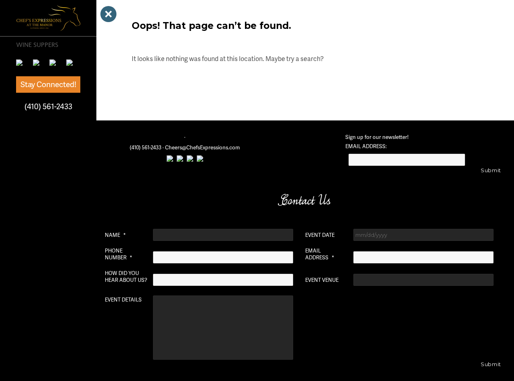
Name (115, 235)
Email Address (319, 254)
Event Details (123, 299)
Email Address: (366, 146)
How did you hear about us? (126, 276)
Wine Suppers (37, 44)
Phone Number (118, 254)
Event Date (320, 235)
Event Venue (322, 280)
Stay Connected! (48, 84)
